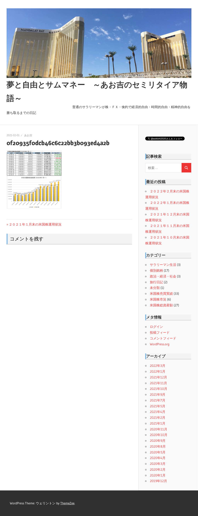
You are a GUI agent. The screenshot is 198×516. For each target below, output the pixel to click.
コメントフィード (163, 338)
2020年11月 (158, 429)
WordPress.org (159, 344)
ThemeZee (67, 503)
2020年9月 (158, 440)
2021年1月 (157, 423)
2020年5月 (158, 452)
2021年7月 (157, 400)
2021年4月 (157, 412)
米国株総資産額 (161, 305)
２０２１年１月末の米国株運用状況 (35, 224)
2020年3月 (158, 464)
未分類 (155, 288)
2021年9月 (157, 394)
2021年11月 (158, 383)
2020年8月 (158, 446)
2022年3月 (157, 366)
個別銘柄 (156, 270)
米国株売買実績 (161, 293)
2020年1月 (158, 475)
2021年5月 (157, 406)
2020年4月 (158, 458)
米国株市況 (158, 299)
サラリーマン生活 (163, 265)
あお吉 (28, 135)
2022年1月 (157, 371)
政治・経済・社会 (163, 276)
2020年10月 (158, 435)
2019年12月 (158, 481)
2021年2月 (157, 417)
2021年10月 (158, 389)
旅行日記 (156, 282)
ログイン (156, 327)
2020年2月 (158, 469)
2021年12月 (158, 377)
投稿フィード (160, 332)
